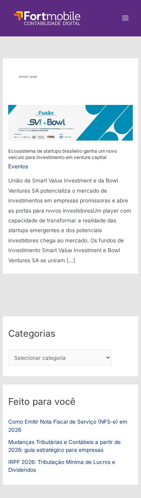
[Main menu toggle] (126, 18)
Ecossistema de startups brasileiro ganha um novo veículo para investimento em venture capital (62, 154)
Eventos (18, 166)
